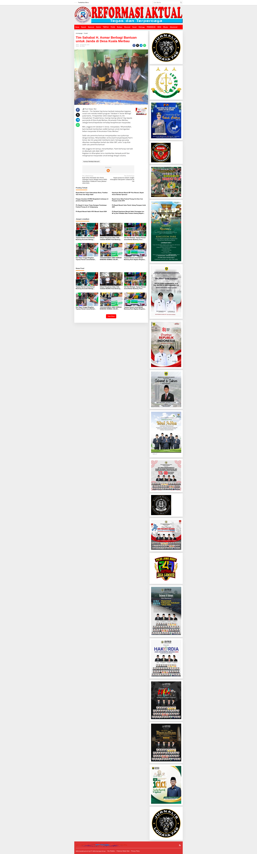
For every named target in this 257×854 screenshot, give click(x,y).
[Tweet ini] (137, 45)
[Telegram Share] (141, 45)
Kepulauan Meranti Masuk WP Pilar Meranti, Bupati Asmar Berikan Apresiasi (128, 193)
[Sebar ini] (134, 45)
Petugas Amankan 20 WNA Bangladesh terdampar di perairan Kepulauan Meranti (92, 200)
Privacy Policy (135, 851)
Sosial (77, 46)
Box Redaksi (111, 851)
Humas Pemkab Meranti (91, 161)
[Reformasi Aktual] (128, 15)
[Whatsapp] (144, 45)
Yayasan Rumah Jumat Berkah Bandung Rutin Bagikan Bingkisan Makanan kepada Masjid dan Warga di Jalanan (135, 259)
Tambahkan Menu (83, 2)
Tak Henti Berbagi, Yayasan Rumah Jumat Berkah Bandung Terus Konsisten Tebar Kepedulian (135, 238)
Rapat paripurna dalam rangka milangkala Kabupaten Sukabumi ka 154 (122, 178)
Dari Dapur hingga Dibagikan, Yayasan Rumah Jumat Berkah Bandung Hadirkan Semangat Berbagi (85, 259)
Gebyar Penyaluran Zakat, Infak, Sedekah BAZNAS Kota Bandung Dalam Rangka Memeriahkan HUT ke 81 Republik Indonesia (111, 238)
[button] (181, 2)
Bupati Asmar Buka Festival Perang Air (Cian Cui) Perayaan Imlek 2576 (127, 200)
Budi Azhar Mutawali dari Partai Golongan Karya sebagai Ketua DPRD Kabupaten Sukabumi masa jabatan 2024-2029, (94, 179)
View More (111, 316)
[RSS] (108, 170)
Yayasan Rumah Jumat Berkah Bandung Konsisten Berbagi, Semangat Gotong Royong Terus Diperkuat (86, 238)
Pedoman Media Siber (123, 851)
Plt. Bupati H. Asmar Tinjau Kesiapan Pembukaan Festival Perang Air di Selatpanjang (91, 206)
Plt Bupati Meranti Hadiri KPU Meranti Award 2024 (91, 211)
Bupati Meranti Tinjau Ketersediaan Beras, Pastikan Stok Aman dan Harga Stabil (92, 193)
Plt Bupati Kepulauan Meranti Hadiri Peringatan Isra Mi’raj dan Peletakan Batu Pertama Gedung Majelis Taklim (128, 212)
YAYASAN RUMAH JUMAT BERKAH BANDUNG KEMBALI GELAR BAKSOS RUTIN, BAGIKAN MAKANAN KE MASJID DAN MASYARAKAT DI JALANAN (111, 259)
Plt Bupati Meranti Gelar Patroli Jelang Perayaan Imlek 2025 (129, 206)
